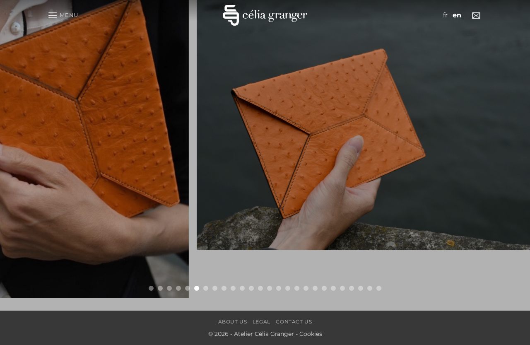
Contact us (294, 321)
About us (232, 321)
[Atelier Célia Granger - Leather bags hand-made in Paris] (265, 15)
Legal (261, 321)
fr (445, 15)
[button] (63, 15)
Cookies (310, 334)
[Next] (508, 149)
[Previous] (21, 149)
